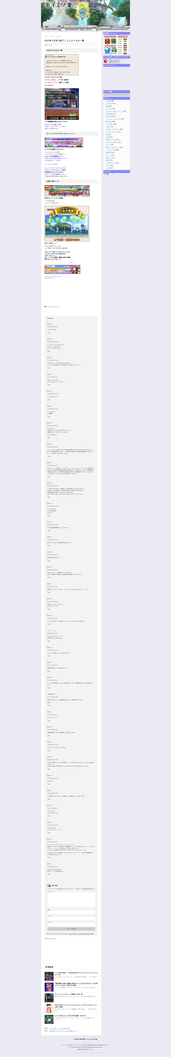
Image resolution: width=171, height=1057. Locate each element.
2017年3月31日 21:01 (52, 825)
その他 (107, 168)
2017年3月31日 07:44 (52, 377)
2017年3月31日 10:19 (52, 506)
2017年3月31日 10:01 (52, 465)
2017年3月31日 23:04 (52, 841)
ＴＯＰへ (71, 262)
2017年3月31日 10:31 (52, 524)
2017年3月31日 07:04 (52, 326)
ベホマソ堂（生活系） (112, 142)
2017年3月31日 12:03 (52, 569)
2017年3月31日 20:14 (52, 808)
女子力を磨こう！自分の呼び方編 (60, 1028)
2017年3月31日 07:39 (52, 341)
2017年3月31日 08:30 (52, 393)
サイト (49, 922)
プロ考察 (108, 101)
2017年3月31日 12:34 (52, 618)
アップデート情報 (111, 150)
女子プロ (108, 144)
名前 (48, 910)
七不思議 (108, 137)
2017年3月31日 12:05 (52, 601)
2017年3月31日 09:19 (52, 408)
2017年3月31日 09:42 (52, 425)
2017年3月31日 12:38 (52, 650)
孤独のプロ (109, 157)
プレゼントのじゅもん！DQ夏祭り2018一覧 (68, 994)
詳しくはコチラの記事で (51, 164)
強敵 (107, 106)
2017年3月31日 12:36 (52, 633)
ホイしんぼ (109, 155)
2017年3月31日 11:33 (52, 360)
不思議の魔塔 (109, 114)
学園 (107, 134)
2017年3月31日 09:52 (52, 446)
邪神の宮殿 (109, 116)
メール (49, 916)
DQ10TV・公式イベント (112, 147)
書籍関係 (108, 152)
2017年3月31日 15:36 (52, 744)
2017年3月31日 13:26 (52, 697)
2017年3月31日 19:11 (52, 778)
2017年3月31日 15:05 (52, 729)
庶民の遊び (109, 121)
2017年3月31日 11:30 (52, 586)
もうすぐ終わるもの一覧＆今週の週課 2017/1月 (70, 1015)
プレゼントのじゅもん (53, 306)
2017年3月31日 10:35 (52, 539)
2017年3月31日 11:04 (52, 554)
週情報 (107, 160)
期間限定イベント (111, 139)
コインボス (109, 108)
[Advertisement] (58, 292)
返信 (49, 332)
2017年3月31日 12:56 (52, 665)
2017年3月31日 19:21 (52, 793)
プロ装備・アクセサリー (112, 129)
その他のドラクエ (111, 162)
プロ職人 (108, 126)
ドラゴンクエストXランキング (53, 276)
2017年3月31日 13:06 (52, 680)
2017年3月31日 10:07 (52, 485)
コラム (107, 165)
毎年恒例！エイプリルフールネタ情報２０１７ (64, 1031)
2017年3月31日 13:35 (52, 714)
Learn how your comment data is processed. (81, 934)
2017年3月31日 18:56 (52, 759)
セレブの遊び (109, 124)
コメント (50, 891)
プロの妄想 (109, 103)
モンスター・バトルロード (113, 119)
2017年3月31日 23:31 (52, 866)
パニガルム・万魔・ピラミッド (114, 111)
